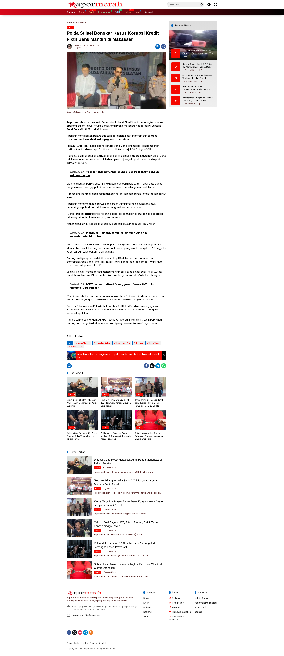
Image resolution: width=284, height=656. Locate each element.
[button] (201, 4)
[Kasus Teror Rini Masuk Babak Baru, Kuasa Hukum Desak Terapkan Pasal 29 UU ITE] (150, 387)
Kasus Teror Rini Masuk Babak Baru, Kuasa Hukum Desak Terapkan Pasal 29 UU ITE (149, 403)
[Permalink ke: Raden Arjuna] (70, 46)
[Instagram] (80, 632)
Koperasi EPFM (123, 343)
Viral (145, 616)
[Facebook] (146, 365)
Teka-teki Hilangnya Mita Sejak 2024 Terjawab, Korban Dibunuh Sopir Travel (116, 403)
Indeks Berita (201, 598)
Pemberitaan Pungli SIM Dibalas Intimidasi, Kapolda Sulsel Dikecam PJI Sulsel (197, 99)
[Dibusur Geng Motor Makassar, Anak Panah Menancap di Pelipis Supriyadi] (82, 387)
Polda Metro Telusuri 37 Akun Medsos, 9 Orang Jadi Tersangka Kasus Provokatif (116, 436)
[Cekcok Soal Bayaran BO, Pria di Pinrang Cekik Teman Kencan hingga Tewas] (82, 420)
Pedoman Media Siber (206, 602)
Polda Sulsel (76, 346)
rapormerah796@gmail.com (86, 615)
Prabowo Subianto (181, 611)
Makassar (177, 598)
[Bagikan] (163, 46)
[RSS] (91, 632)
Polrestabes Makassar (176, 618)
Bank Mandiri (84, 343)
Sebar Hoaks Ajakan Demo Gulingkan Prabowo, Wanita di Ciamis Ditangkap (149, 436)
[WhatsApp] (163, 365)
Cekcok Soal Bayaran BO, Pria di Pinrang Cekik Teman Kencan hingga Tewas (82, 436)
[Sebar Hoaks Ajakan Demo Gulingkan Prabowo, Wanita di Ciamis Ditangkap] (150, 420)
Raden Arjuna (79, 46)
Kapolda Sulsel (103, 343)
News (146, 598)
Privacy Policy (202, 607)
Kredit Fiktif (154, 343)
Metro (146, 602)
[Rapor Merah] (96, 4)
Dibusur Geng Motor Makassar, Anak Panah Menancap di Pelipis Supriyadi (82, 403)
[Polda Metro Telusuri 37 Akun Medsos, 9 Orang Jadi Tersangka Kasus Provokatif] (116, 420)
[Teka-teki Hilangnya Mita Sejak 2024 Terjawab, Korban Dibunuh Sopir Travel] (116, 387)
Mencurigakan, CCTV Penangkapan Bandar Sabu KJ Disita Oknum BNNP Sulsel (196, 88)
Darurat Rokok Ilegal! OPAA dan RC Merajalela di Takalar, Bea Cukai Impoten (197, 65)
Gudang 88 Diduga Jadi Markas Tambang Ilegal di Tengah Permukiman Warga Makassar (197, 77)
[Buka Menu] (215, 4)
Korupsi (139, 343)
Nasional (147, 611)
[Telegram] (157, 365)
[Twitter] (152, 365)
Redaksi (198, 611)
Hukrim (70, 27)
